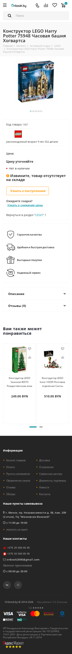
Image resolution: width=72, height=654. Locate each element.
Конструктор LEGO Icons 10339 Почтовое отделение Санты (52, 382)
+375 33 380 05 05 (18, 553)
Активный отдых (40, 46)
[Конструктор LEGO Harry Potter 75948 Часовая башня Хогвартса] (36, 81)
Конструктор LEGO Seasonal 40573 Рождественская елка (19, 382)
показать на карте (17, 529)
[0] (63, 5)
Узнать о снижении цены (25, 205)
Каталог (21, 46)
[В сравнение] (29, 357)
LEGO (57, 46)
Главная (8, 46)
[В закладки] (29, 349)
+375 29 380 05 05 (18, 547)
